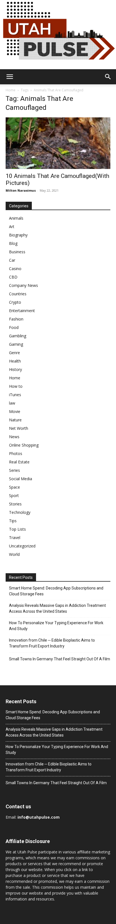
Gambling (17, 335)
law (12, 403)
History (15, 369)
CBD (13, 277)
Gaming (16, 344)
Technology (19, 512)
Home (10, 90)
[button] (10, 76)
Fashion (16, 319)
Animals (16, 218)
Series (14, 470)
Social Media (20, 478)
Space (14, 487)
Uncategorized (22, 546)
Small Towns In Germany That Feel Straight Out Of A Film (59, 659)
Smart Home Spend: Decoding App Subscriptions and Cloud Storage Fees (56, 591)
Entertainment (22, 310)
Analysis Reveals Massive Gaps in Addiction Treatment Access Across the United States (57, 608)
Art (11, 226)
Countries (17, 293)
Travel (14, 537)
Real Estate (19, 462)
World (14, 554)
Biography (18, 235)
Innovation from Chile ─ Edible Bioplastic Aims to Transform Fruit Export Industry (52, 643)
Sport (14, 495)
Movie (14, 411)
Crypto (15, 302)
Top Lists (17, 529)
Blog (13, 243)
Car (12, 260)
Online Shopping (24, 445)
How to (16, 386)
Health (15, 361)
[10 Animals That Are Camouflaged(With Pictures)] (58, 143)
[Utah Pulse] (58, 34)
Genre (14, 352)
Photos (15, 453)
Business (17, 251)
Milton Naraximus (21, 190)
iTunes (15, 394)
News (14, 436)
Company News (23, 285)
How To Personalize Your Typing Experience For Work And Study (56, 626)
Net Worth (18, 428)
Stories (15, 504)
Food (14, 327)
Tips (13, 520)
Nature (15, 419)
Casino (15, 268)
